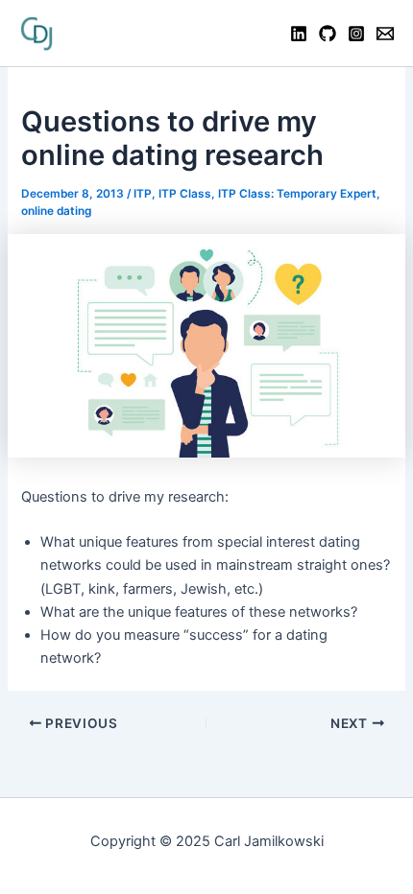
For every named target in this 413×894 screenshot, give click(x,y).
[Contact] (385, 33)
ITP (143, 193)
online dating (56, 211)
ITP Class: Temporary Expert (297, 193)
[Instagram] (356, 33)
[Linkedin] (298, 33)
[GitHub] (327, 33)
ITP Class (184, 193)
